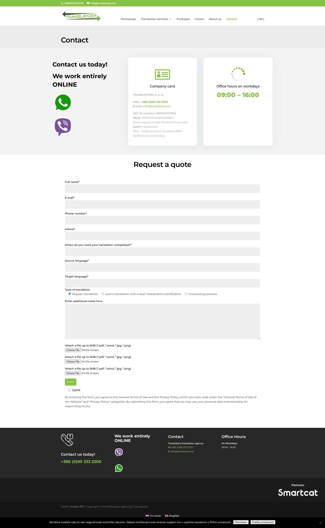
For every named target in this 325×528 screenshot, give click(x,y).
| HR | (260, 19)
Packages (183, 19)
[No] (320, 523)
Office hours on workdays (238, 86)
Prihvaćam (241, 522)
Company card (162, 86)
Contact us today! (78, 454)
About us (215, 19)
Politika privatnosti (263, 522)
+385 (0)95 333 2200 (154, 102)
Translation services (154, 19)
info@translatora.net (157, 106)
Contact (231, 19)
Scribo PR (76, 506)
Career (199, 19)
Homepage (128, 19)
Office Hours (234, 436)
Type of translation (77, 289)
